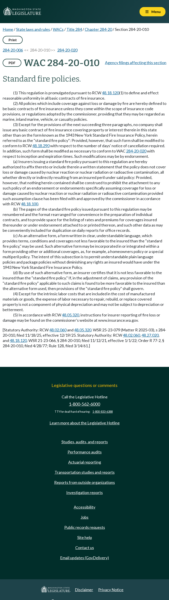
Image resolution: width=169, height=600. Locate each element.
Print (13, 40)
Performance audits (85, 452)
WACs (58, 29)
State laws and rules (33, 29)
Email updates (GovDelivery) (84, 557)
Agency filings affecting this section (135, 62)
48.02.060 (57, 329)
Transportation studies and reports (85, 472)
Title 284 (74, 29)
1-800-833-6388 (102, 411)
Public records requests (84, 527)
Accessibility (84, 507)
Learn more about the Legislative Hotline (85, 422)
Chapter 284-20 (98, 29)
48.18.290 (41, 145)
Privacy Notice (110, 589)
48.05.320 (70, 314)
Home (8, 29)
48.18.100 (29, 203)
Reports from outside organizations (84, 482)
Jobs (84, 517)
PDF (12, 63)
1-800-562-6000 (84, 404)
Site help (84, 537)
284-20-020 (67, 50)
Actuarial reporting (84, 462)
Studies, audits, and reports (84, 441)
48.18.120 (110, 92)
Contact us (84, 547)
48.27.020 (150, 335)
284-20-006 (13, 50)
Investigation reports (84, 492)
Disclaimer (84, 589)
